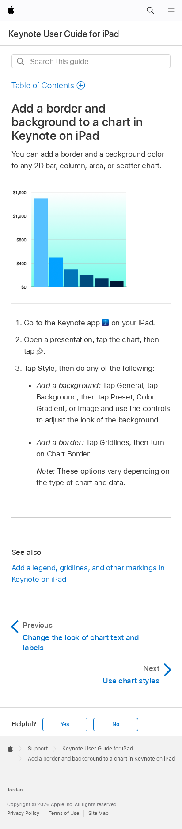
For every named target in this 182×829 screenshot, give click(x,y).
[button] (150, 10)
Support (38, 749)
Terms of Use (64, 813)
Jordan (15, 790)
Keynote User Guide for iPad (63, 34)
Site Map (98, 813)
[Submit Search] (21, 61)
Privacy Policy (23, 813)
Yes (65, 724)
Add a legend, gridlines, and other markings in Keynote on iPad (88, 573)
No (115, 724)
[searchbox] (91, 61)
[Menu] (171, 10)
